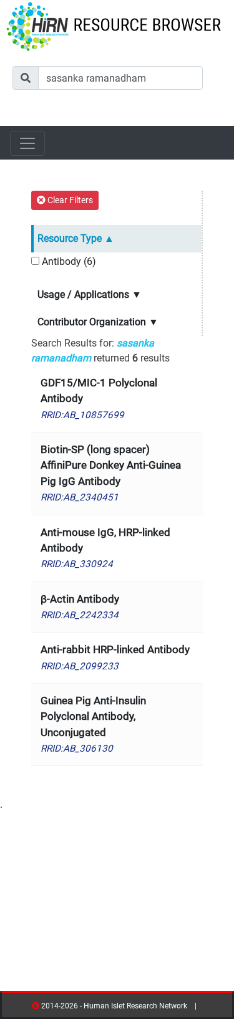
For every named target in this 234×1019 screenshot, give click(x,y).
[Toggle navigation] (27, 143)
